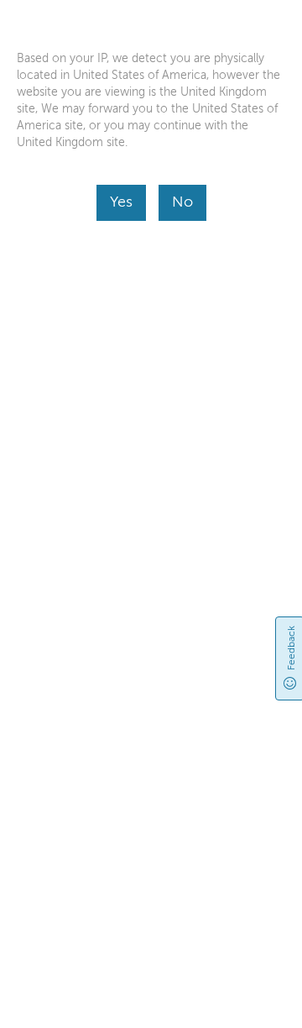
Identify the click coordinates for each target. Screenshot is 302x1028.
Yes (121, 201)
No (182, 201)
